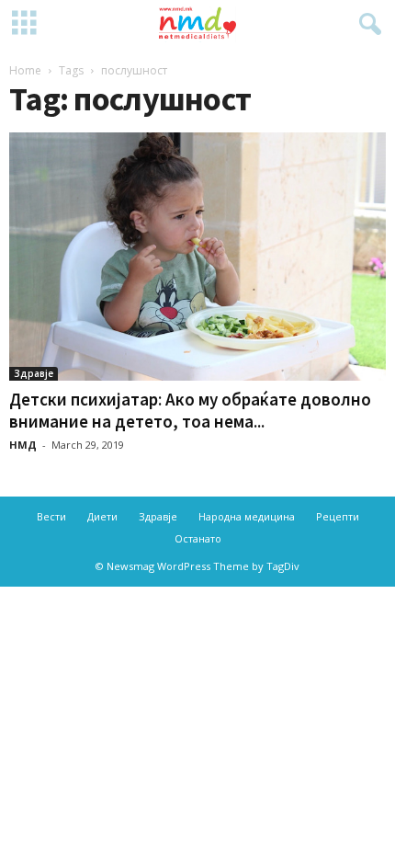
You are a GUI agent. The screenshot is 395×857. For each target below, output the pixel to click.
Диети (102, 516)
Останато (198, 538)
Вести (51, 516)
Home (25, 70)
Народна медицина (246, 516)
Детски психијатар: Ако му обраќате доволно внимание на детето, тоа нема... (190, 410)
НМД (23, 444)
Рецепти (337, 516)
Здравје (33, 373)
